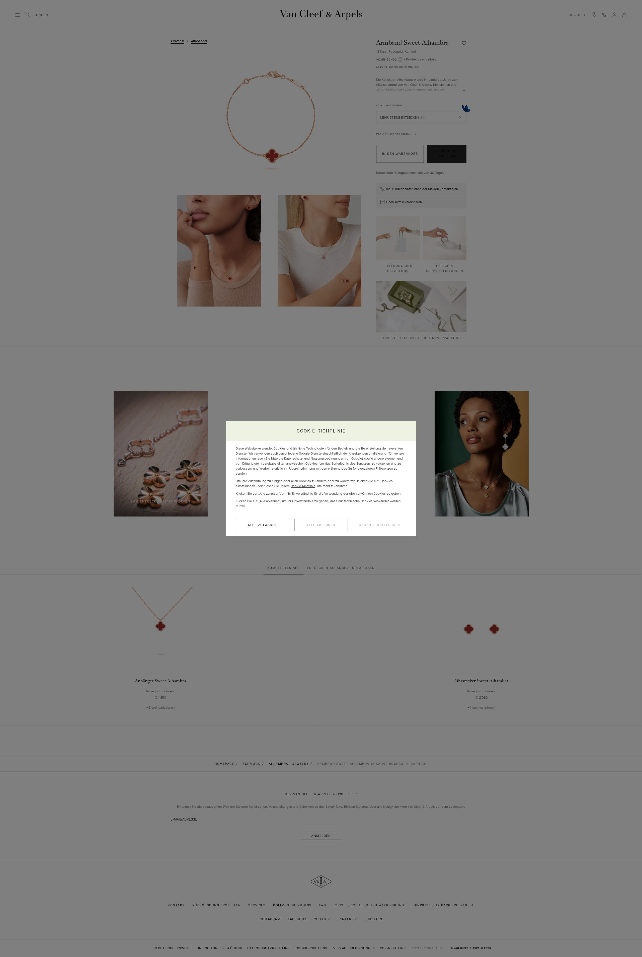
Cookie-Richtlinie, (303, 486)
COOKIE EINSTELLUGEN (379, 525)
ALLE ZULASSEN (262, 525)
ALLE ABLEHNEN (321, 525)
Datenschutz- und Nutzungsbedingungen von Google (323, 458)
